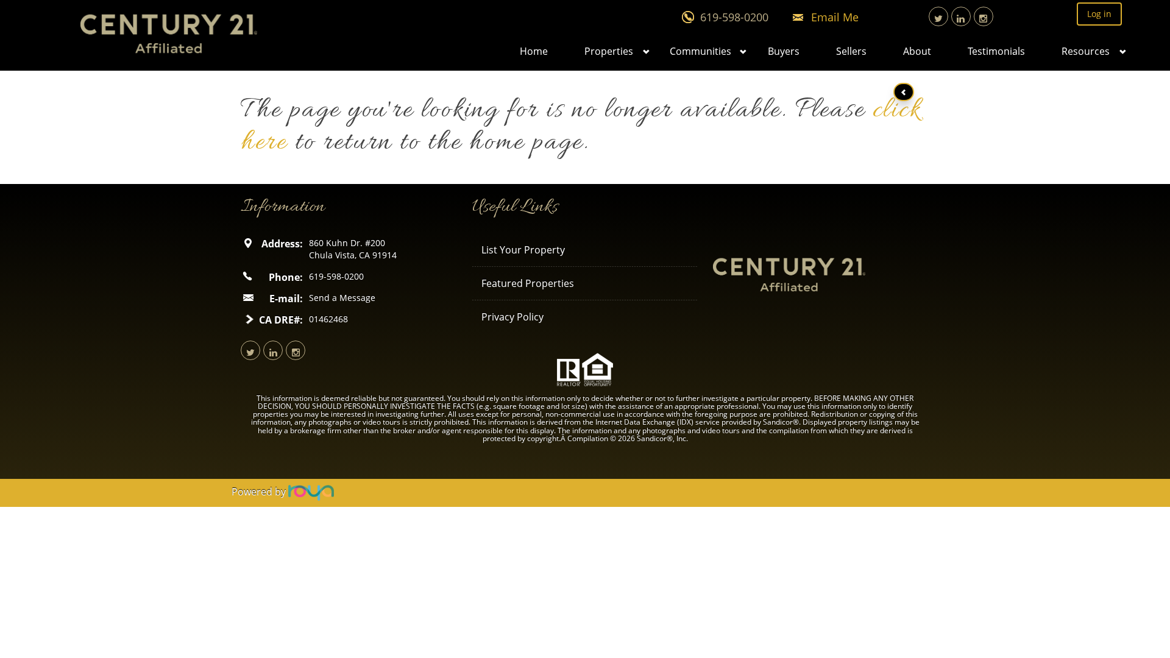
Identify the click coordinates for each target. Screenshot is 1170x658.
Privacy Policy (512, 317)
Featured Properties (527, 283)
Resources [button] (1086, 51)
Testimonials (996, 51)
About (917, 51)
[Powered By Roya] (311, 491)
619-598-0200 (734, 17)
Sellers (851, 51)
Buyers (784, 51)
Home (534, 51)
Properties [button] (608, 51)
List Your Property (523, 249)
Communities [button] (700, 51)
